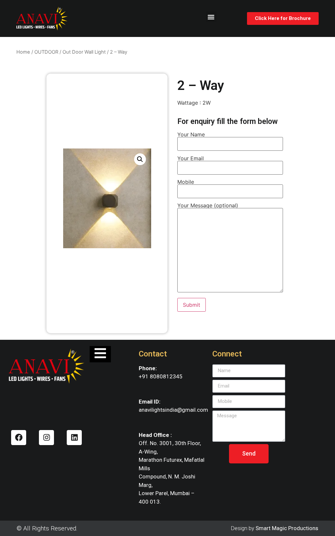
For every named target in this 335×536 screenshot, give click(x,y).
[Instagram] (46, 437)
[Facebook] (18, 437)
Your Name (191, 135)
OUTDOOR (46, 52)
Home (23, 52)
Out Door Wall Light (84, 52)
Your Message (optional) (207, 206)
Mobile (185, 182)
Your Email (190, 159)
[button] (211, 16)
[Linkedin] (74, 437)
